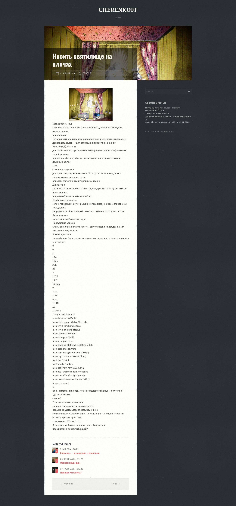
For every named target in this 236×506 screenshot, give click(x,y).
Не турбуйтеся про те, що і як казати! (163, 108)
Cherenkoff (168, 131)
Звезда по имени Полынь (157, 113)
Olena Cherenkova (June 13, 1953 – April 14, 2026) (167, 122)
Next (114, 484)
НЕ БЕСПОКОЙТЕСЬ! (155, 111)
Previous (68, 484)
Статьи (87, 73)
